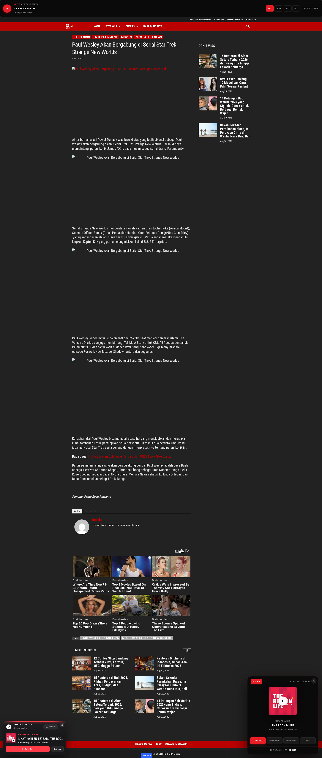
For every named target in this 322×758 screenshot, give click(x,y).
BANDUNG (274, 741)
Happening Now (152, 26)
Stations (111, 26)
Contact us (251, 19)
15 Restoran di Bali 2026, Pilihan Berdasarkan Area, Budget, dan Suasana (111, 683)
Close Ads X (146, 755)
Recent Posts (91, 511)
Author (77, 511)
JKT (270, 8)
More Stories (85, 650)
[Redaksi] (81, 526)
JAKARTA (258, 741)
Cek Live (57, 749)
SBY (288, 8)
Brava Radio (143, 744)
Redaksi (97, 520)
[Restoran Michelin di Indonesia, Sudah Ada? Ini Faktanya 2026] (144, 663)
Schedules (219, 19)
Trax (159, 744)
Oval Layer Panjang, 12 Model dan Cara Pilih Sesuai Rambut (234, 82)
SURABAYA (291, 741)
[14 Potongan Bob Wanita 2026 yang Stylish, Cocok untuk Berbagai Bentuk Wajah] (144, 706)
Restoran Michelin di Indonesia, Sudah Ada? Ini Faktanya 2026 (172, 662)
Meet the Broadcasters (200, 19)
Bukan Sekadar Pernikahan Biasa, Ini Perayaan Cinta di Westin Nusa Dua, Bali (172, 683)
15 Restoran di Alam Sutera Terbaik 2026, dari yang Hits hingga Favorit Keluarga (108, 706)
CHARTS (130, 26)
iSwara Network (176, 744)
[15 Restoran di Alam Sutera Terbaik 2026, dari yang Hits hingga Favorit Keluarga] (81, 706)
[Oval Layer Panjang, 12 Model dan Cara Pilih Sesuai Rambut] (208, 84)
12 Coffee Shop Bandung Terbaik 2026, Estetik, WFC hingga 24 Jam (111, 662)
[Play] (7, 8)
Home (97, 26)
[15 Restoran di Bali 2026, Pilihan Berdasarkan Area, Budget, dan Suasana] (81, 683)
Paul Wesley (90, 638)
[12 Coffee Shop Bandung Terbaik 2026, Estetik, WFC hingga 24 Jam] (81, 663)
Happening (81, 37)
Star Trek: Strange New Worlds (147, 638)
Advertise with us (235, 19)
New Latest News (149, 37)
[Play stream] (282, 701)
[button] (249, 26)
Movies (126, 37)
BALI (308, 741)
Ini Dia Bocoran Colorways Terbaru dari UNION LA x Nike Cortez (130, 456)
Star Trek (111, 638)
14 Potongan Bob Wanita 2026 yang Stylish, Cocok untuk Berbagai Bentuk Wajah (173, 706)
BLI (295, 8)
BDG (279, 8)
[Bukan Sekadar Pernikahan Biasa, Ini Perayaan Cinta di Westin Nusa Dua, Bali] (144, 683)
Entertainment (106, 37)
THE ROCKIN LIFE (310, 8)
